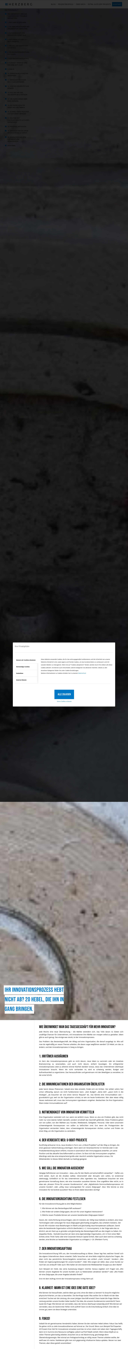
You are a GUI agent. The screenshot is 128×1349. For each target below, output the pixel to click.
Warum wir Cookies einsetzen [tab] (26, 660)
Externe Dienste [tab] (21, 680)
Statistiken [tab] (19, 673)
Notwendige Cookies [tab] (23, 667)
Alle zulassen (64, 694)
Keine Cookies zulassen (64, 701)
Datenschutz (82, 673)
